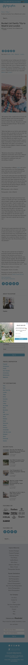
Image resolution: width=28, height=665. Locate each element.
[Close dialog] (27, 323)
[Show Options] (26, 333)
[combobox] (20, 333)
